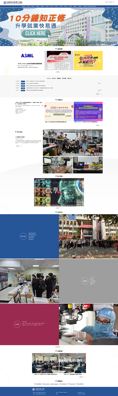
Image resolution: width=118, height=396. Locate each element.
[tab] (48, 78)
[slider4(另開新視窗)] (55, 384)
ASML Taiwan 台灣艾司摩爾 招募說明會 (23, 68)
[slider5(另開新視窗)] (72, 384)
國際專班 (75, 6)
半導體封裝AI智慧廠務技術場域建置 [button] (89, 6)
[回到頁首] (38, 389)
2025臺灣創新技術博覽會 (20, 137)
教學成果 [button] (47, 6)
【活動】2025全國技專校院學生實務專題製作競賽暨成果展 (55, 121)
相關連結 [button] (80, 6)
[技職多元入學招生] (59, 27)
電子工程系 (23, 236)
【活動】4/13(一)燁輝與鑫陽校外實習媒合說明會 (73, 374)
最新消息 (23, 6)
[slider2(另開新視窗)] (38, 384)
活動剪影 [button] (56, 6)
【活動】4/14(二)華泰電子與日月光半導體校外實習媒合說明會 (45, 374)
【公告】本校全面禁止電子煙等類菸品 (32, 83)
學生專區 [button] (61, 6)
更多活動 (97, 125)
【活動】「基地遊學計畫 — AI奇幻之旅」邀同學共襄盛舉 (35, 81)
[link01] (58, 165)
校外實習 (17, 324)
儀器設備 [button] (37, 6)
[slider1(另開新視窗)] (63, 384)
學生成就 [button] (51, 6)
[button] (113, 2)
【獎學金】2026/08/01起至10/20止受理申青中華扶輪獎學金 (35, 85)
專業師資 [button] (33, 6)
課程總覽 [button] (42, 6)
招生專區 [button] (70, 6)
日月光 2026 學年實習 (78, 68)
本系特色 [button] (28, 6)
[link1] (73, 142)
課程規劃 (85, 281)
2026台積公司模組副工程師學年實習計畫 (52, 68)
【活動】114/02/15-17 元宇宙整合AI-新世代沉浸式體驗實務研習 (85, 121)
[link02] (88, 165)
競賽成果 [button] (65, 6)
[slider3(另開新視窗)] (46, 384)
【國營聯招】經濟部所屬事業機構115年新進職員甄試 (34, 90)
